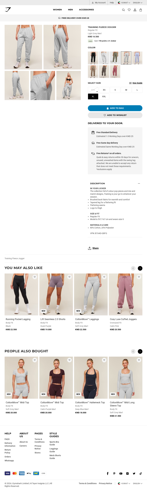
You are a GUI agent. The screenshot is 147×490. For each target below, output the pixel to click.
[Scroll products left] (133, 268)
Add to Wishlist (117, 115)
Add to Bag (117, 108)
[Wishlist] (129, 10)
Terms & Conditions (88, 483)
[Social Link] (107, 473)
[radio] (93, 57)
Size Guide (137, 83)
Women (57, 9)
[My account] (135, 10)
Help (112, 2)
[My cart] (140, 9)
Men (70, 9)
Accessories (86, 9)
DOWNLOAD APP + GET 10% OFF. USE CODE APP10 (75, 18)
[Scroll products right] (140, 268)
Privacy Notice (105, 483)
